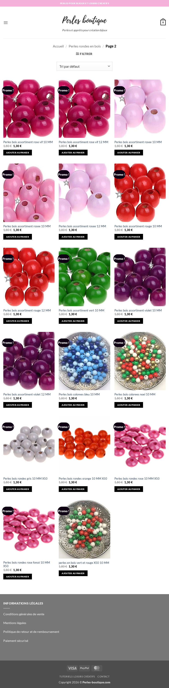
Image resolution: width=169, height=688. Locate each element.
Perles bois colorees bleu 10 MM (79, 394)
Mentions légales (14, 623)
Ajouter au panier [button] (17, 152)
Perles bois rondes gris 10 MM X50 (25, 478)
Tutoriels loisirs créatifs (77, 676)
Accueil (58, 46)
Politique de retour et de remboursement (31, 631)
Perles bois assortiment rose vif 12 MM (83, 142)
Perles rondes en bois (85, 46)
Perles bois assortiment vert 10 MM (81, 310)
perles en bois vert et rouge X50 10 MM (84, 562)
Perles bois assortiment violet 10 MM (138, 310)
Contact (103, 676)
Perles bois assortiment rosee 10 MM (138, 142)
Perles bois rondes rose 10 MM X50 (137, 478)
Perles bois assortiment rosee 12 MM (82, 226)
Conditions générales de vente (23, 614)
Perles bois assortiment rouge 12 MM (27, 310)
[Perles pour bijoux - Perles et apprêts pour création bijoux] (84, 19)
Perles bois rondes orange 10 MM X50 (83, 478)
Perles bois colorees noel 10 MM (134, 394)
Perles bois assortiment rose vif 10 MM (28, 142)
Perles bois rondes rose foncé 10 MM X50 (26, 564)
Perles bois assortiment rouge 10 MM (138, 226)
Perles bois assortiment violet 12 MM (27, 394)
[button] (5, 22)
